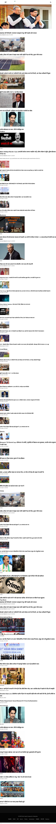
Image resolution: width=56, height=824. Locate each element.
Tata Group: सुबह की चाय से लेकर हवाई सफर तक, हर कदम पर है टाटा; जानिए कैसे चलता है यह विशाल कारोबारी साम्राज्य (25, 291)
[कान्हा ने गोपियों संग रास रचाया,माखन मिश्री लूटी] (12, 797)
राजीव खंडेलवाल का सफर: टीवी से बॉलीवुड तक (12, 129)
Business (47, 819)
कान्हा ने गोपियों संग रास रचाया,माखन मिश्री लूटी (12, 802)
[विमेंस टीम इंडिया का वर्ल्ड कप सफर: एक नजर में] (4, 482)
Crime (1, 148)
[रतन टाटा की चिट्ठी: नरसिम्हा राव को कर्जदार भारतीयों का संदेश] (12, 107)
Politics (26, 819)
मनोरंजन (1, 773)
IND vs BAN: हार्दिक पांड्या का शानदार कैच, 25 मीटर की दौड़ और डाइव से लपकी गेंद (22, 472)
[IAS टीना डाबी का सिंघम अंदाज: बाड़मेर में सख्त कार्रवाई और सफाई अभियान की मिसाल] (4, 207)
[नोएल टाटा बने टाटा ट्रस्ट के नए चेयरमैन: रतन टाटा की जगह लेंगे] (12, 259)
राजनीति (1, 29)
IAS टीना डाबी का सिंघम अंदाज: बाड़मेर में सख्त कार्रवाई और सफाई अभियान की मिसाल (17, 210)
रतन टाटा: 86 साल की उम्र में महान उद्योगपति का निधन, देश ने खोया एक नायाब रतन (17, 317)
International (31, 819)
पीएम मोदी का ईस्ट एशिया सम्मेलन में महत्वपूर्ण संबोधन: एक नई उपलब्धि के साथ (15, 197)
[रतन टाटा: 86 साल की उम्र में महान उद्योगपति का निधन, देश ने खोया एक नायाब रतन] (4, 314)
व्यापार (1, 233)
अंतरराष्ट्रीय (2, 635)
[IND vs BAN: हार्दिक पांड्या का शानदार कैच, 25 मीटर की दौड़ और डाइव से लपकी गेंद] (4, 468)
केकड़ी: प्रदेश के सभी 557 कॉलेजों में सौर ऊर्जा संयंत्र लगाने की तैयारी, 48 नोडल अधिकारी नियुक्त (25, 73)
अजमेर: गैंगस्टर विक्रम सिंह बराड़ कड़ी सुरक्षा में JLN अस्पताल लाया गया (14, 426)
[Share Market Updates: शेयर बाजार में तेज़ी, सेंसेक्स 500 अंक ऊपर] (4, 301)
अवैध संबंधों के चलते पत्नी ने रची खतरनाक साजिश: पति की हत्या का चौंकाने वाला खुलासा (22, 598)
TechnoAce (35, 816)
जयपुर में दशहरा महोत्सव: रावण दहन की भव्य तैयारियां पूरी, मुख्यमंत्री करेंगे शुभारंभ (20, 752)
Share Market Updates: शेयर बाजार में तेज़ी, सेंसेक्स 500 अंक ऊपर (15, 304)
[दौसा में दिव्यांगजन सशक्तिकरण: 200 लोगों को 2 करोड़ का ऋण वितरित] (4, 383)
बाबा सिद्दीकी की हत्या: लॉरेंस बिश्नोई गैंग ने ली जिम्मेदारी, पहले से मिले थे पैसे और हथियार (17, 183)
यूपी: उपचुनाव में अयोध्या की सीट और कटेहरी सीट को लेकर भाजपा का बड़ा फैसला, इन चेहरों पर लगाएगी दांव (21, 170)
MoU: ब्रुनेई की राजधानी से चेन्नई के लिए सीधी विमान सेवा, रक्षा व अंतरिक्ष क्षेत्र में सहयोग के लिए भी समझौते (27, 688)
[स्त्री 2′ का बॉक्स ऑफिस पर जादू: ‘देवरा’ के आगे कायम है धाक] (12, 772)
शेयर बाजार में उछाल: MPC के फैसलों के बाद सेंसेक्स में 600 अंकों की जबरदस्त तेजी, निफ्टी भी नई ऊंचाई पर (22, 331)
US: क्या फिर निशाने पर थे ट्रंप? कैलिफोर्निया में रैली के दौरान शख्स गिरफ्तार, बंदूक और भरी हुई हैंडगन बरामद (22, 551)
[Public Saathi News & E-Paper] (28, 2)
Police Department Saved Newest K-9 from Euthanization (18, 701)
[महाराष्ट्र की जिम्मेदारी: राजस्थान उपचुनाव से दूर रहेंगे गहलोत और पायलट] (26, 28)
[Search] (50, 2)
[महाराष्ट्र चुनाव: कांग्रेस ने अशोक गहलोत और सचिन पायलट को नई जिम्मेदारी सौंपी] (4, 410)
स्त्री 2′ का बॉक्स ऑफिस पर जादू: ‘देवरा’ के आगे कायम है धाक (15, 777)
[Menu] (6, 2)
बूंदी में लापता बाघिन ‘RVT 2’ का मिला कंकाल (11, 92)
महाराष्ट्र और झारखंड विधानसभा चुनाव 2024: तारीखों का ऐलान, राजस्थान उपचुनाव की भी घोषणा (20, 400)
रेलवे (17, 819)
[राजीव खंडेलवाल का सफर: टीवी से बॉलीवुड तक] (12, 126)
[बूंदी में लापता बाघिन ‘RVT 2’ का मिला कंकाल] (12, 88)
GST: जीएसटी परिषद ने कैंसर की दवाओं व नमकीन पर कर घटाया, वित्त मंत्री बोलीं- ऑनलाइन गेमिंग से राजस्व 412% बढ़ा (24, 344)
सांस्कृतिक (9, 819)
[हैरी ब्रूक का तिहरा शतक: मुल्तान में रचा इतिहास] (4, 455)
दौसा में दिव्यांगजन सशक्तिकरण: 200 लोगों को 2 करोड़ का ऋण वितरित (14, 386)
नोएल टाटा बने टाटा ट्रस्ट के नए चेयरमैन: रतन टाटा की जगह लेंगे (16, 264)
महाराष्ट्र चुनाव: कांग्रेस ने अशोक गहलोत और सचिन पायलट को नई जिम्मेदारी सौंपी (16, 413)
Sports (21, 819)
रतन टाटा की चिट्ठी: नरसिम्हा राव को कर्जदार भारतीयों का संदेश (16, 111)
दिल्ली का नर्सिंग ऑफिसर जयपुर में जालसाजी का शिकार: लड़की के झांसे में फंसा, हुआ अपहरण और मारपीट (21, 538)
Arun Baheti (2, 34)
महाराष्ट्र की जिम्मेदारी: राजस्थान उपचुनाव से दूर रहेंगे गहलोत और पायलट (18, 33)
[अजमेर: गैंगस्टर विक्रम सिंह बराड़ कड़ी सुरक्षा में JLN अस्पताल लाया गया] (4, 423)
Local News (2, 748)
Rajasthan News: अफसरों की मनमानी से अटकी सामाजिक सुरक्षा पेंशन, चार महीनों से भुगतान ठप (20, 277)
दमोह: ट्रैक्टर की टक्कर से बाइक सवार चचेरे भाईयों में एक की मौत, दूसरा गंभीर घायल (21, 54)
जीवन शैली (2, 724)
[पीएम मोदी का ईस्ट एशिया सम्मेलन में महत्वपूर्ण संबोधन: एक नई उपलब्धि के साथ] (4, 193)
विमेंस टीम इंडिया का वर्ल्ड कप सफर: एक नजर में (12, 486)
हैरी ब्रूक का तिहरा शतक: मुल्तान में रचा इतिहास (12, 458)
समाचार (14, 819)
